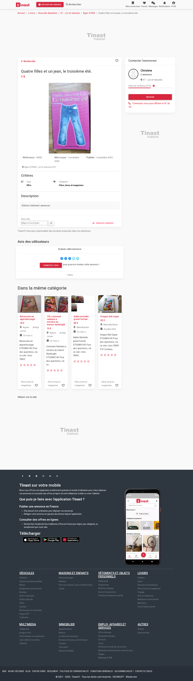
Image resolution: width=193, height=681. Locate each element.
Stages (101, 654)
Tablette (23, 643)
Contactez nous (143, 671)
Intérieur (62, 581)
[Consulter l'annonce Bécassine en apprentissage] (29, 304)
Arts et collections (146, 596)
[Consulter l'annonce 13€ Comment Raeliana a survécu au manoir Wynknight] (56, 304)
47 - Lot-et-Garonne (70, 13)
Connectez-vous (50, 265)
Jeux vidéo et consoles (29, 640)
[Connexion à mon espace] (116, 60)
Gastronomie (143, 633)
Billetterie (142, 603)
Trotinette (23, 617)
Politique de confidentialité (74, 671)
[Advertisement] (98, 37)
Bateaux (23, 592)
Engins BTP (24, 614)
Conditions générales (101, 671)
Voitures (23, 578)
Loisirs (31, 13)
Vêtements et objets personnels (114, 574)
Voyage (141, 592)
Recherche (29, 61)
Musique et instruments (148, 599)
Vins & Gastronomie (146, 607)
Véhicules (26, 573)
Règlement (53, 671)
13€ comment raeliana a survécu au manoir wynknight (56, 320)
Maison (62, 633)
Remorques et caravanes (30, 610)
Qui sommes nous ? (124, 671)
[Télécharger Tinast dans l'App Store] (32, 539)
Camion (22, 607)
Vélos (21, 603)
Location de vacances (68, 636)
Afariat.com (131, 676)
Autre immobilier (66, 651)
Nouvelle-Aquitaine (47, 13)
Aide (4, 671)
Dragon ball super (109, 316)
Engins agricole (26, 599)
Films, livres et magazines (149, 588)
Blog (28, 671)
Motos (22, 585)
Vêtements (103, 581)
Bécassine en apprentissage (27, 318)
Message (150, 97)
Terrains (62, 643)
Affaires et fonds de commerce (112, 647)
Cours (100, 643)
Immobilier (67, 624)
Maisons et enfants (73, 573)
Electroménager (66, 578)
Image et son (25, 633)
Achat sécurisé (16, 671)
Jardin (61, 588)
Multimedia (27, 624)
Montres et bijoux (106, 588)
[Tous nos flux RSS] (57, 476)
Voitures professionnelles (30, 581)
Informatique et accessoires (31, 636)
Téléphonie (24, 629)
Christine (146, 70)
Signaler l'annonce (105, 223)
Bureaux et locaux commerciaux (73, 640)
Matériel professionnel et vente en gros (115, 650)
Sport (140, 581)
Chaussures (103, 585)
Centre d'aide (39, 671)
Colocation (63, 647)
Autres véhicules (26, 596)
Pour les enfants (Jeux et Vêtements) (75, 585)
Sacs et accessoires (107, 592)
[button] (173, 4)
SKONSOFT (119, 676)
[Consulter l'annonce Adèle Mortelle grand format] (83, 304)
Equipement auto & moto (30, 588)
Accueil (21, 13)
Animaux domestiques (148, 585)
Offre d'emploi (104, 632)
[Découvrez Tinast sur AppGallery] (71, 539)
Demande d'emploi (106, 636)
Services (102, 639)
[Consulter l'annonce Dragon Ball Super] (110, 304)
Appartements (65, 629)
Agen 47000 (89, 13)
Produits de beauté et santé (110, 595)
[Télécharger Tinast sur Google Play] (51, 539)
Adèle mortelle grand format (81, 318)
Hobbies (141, 578)
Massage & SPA (105, 658)
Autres (143, 624)
